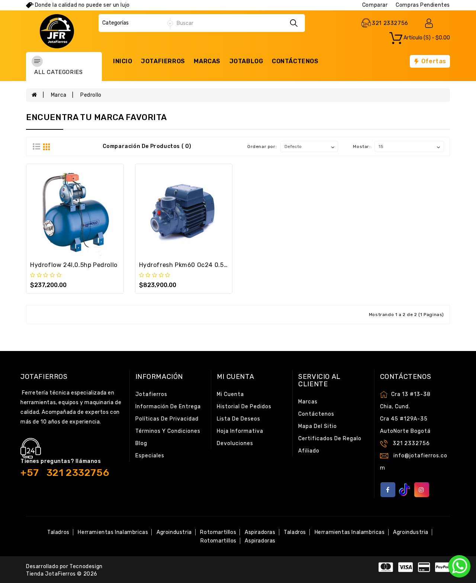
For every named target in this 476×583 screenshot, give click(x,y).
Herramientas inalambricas (113, 532)
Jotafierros (163, 61)
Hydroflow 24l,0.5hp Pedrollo (74, 264)
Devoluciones (235, 443)
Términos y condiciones (167, 431)
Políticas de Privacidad (167, 419)
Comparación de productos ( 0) (147, 146)
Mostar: (361, 146)
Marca (59, 95)
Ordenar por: (262, 146)
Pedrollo (91, 95)
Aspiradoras (260, 532)
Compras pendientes (423, 5)
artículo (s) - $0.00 (426, 38)
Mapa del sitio (317, 426)
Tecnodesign (86, 566)
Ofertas (432, 61)
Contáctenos (295, 61)
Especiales (149, 455)
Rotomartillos (218, 532)
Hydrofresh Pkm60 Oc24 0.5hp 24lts (194, 264)
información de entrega (168, 406)
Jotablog (246, 61)
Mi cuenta (230, 394)
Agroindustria (174, 532)
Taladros (58, 532)
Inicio (122, 61)
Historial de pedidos (244, 406)
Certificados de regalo (329, 438)
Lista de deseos (238, 419)
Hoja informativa (240, 431)
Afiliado (308, 451)
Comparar (375, 5)
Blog (141, 443)
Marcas (207, 61)
